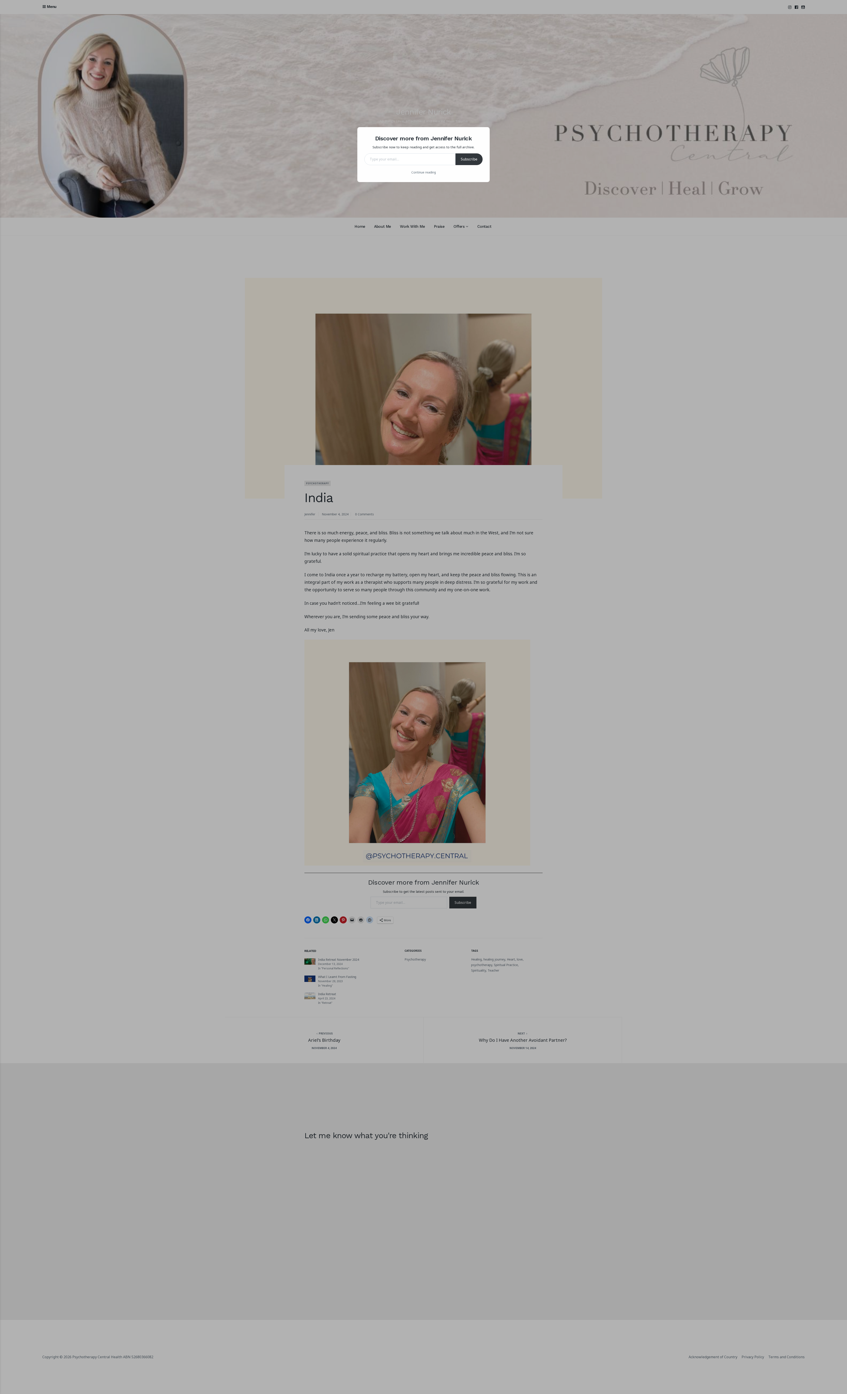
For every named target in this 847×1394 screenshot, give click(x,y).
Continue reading (423, 172)
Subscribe (469, 159)
